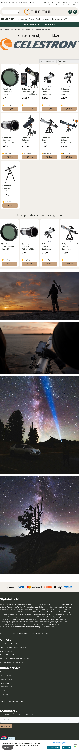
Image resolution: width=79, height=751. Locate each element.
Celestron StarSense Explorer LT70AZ (48, 141)
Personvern (4, 672)
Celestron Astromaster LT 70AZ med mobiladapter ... (67, 141)
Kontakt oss (66, 2)
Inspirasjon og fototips (52, 2)
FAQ (1, 705)
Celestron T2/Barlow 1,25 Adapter (8, 141)
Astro (23, 29)
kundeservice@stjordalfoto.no (11, 662)
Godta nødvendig (53, 747)
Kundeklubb (73, 5)
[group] (9, 243)
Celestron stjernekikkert (43, 29)
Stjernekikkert (30, 29)
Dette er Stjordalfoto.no (58, 5)
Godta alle (66, 747)
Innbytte (75, 2)
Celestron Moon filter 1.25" (9, 93)
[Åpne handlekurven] (75, 12)
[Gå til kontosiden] (70, 12)
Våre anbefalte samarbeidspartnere (13, 701)
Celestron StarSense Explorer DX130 (48, 93)
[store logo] (39, 12)
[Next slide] (77, 243)
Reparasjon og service (8, 687)
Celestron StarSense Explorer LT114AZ (68, 93)
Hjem (2, 29)
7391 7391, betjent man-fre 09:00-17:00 (16, 659)
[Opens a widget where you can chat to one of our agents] (7, 747)
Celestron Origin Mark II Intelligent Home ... (29, 93)
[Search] (17, 11)
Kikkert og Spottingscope (12, 29)
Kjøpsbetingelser (6, 679)
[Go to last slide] (1, 243)
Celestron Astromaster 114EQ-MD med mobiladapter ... (28, 141)
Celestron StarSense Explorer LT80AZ (9, 189)
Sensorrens (4, 694)
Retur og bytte (5, 676)
